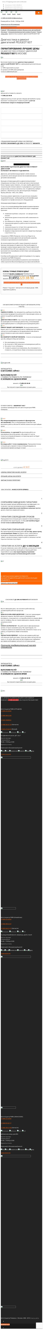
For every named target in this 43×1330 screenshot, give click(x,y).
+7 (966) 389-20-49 (6, 715)
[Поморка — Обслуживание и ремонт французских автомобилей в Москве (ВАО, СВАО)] (10, 14)
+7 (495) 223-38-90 (6, 18)
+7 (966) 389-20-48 (6, 1128)
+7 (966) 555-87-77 (6, 1123)
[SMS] (19, 732)
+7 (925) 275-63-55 (6, 729)
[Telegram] (13, 732)
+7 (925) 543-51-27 (6, 928)
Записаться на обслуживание (10, 24)
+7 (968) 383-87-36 (6, 724)
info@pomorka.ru (17, 18)
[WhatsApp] (5, 732)
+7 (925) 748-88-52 (6, 720)
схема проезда (6, 754)
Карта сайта (35, 1318)
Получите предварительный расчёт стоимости (18, 646)
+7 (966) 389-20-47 (6, 924)
